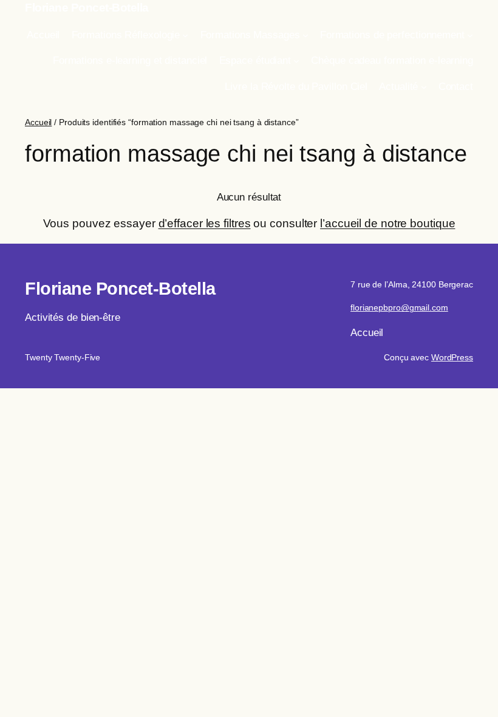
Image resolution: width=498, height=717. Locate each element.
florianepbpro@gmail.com (399, 307)
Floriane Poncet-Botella (87, 7)
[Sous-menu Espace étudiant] (296, 61)
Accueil (38, 122)
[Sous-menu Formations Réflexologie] (185, 35)
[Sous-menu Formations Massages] (305, 35)
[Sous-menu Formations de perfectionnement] (470, 35)
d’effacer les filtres (205, 223)
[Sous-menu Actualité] (424, 86)
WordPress (452, 357)
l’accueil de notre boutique (387, 223)
